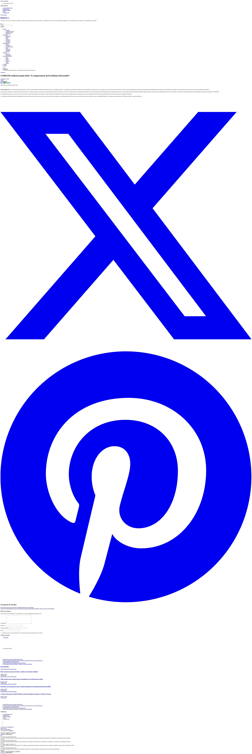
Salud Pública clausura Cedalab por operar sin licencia (14, 662)
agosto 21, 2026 (4, 674)
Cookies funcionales (6, 740)
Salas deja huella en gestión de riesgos (11, 661)
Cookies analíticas (5, 744)
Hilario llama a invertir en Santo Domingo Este (13, 659)
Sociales (5, 65)
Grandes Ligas (6, 12)
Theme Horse (8, 729)
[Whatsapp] (6, 83)
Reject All (8, 732)
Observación (13, 740)
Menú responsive (4, 5)
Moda (7, 62)
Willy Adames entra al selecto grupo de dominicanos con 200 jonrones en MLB (22, 679)
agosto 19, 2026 (4, 696)
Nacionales (5, 34)
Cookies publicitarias (6, 747)
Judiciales (8, 30)
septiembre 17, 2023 (5, 78)
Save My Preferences (10, 751)
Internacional (8, 55)
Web (1, 630)
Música (7, 58)
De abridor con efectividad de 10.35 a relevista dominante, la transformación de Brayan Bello (26, 686)
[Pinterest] (4, 83)
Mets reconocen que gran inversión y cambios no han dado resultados (17, 664)
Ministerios (8, 33)
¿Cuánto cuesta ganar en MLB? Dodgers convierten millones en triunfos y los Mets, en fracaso (26, 694)
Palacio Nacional (9, 32)
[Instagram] (9, 83)
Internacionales (6, 43)
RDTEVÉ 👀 (5, 18)
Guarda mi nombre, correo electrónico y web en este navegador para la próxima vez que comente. (22, 632)
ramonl (2, 80)
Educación (8, 39)
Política (7, 37)
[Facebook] (1, 83)
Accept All (13, 732)
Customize (3, 732)
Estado (4, 29)
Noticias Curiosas (9, 46)
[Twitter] (3, 83)
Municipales (8, 36)
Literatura (8, 60)
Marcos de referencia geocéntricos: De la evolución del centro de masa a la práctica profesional (22, 660)
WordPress (11, 730)
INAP (4, 11)
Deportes (5, 52)
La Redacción (3, 675)
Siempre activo (13, 736)
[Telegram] (8, 83)
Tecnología (8, 42)
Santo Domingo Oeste (7, 8)
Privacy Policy (4, 728)
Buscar (2, 24)
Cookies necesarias (6, 736)
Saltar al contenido (4, 1)
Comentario (3, 623)
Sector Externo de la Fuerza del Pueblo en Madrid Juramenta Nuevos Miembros (17, 607)
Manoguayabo (6, 9)
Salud (7, 38)
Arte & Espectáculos (7, 56)
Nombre (3, 625)
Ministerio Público (7, 10)
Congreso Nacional (10, 31)
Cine (7, 57)
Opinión (5, 64)
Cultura (7, 63)
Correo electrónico (5, 628)
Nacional (8, 53)
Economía (8, 40)
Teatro (7, 59)
